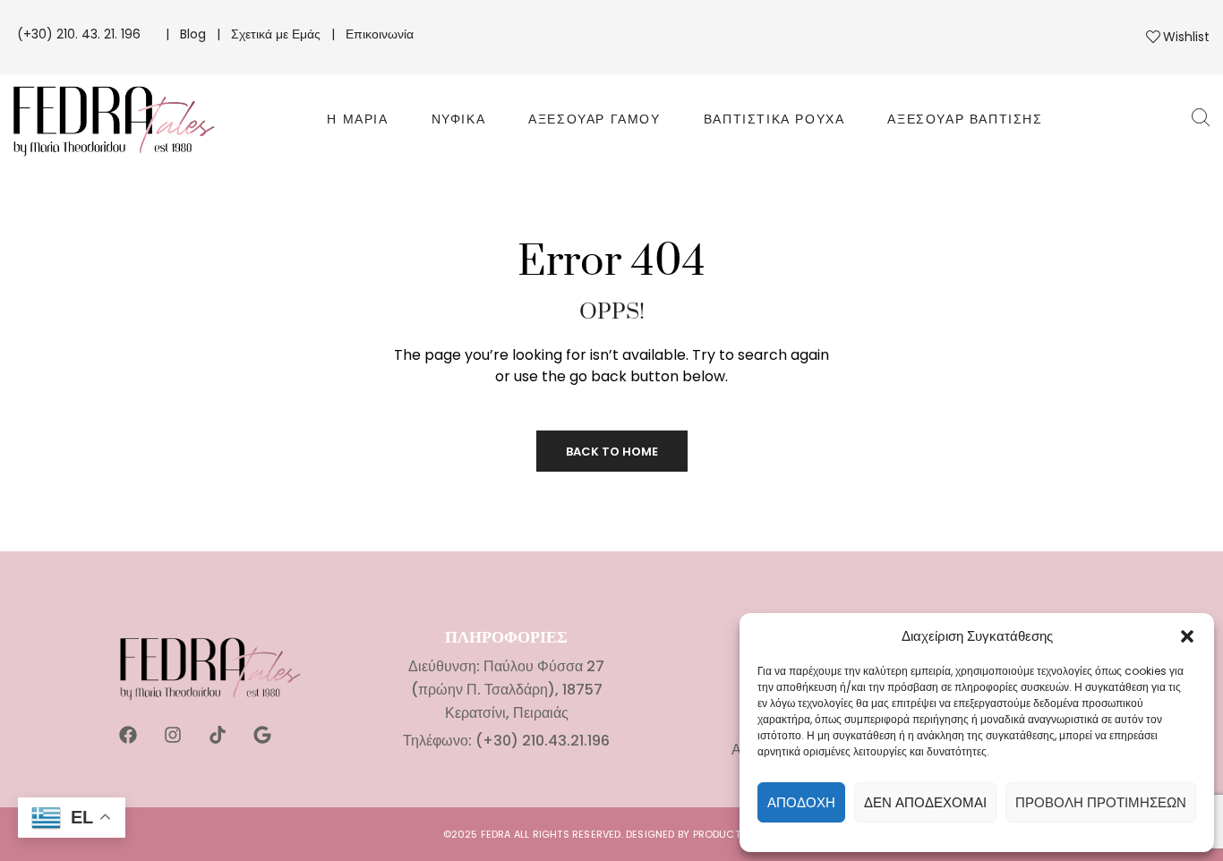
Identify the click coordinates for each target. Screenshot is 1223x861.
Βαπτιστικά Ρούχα (774, 119)
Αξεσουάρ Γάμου (594, 119)
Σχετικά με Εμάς (276, 34)
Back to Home (612, 451)
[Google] (262, 735)
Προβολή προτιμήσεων (1100, 802)
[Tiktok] (217, 735)
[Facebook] (128, 735)
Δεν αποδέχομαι (925, 802)
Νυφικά (459, 119)
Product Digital (737, 834)
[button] (1187, 636)
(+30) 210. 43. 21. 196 (80, 34)
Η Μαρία (357, 119)
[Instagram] (173, 735)
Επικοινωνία (380, 34)
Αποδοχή (801, 802)
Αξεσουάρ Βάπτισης (964, 119)
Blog (193, 34)
